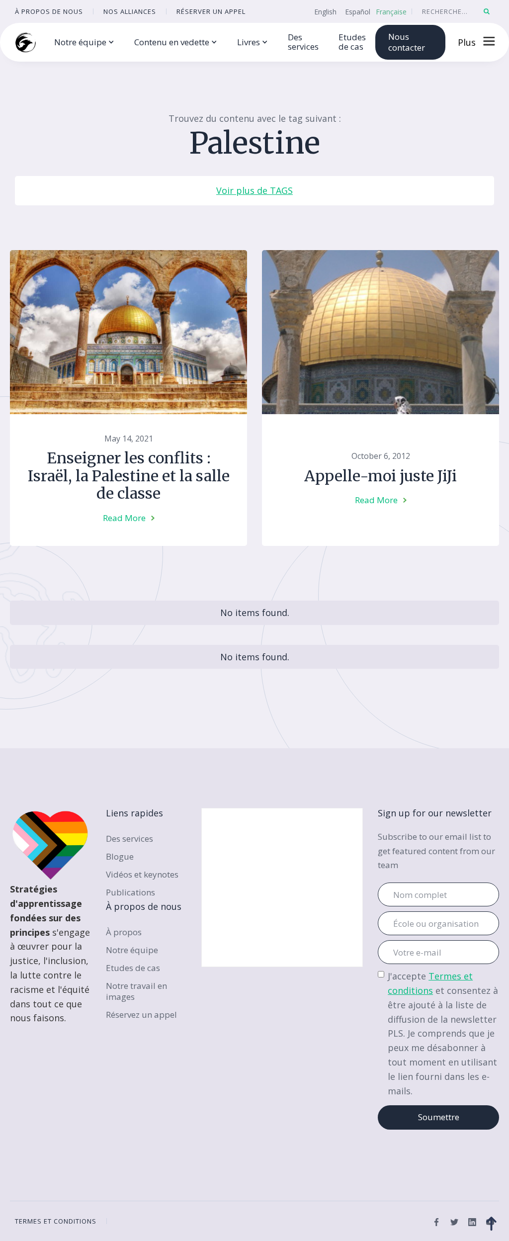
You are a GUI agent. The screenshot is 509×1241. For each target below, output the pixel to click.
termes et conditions (55, 1221)
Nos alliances (129, 11)
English (325, 11)
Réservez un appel (141, 1014)
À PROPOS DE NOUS (49, 11)
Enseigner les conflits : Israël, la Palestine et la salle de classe (129, 475)
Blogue (120, 856)
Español (357, 11)
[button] (84, 42)
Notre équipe (132, 950)
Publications (130, 892)
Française (391, 11)
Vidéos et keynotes (142, 874)
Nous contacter (406, 42)
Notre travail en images (136, 991)
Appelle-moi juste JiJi (380, 476)
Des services (303, 41)
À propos (124, 932)
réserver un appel (211, 11)
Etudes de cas (352, 41)
